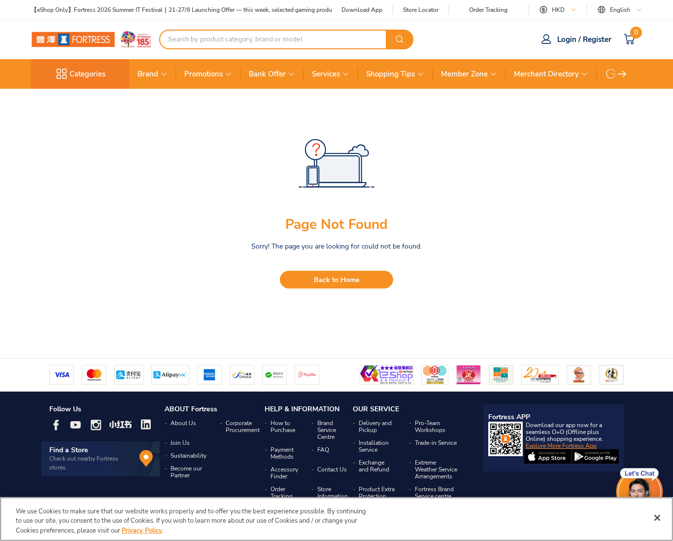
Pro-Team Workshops (430, 426)
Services (326, 74)
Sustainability (188, 456)
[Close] (657, 518)
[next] (622, 74)
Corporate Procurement (243, 426)
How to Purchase (282, 426)
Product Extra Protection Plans (377, 496)
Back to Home (337, 280)
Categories (87, 74)
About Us (183, 423)
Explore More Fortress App (561, 446)
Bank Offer (267, 74)
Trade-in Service (436, 443)
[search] (399, 39)
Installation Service (374, 446)
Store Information (332, 492)
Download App (361, 10)
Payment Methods (282, 453)
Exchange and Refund (374, 466)
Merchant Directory (546, 74)
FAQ (323, 450)
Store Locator (420, 10)
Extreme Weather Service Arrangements (436, 469)
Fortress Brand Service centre (434, 492)
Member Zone (464, 74)
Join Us (180, 443)
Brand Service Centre (326, 430)
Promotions (203, 74)
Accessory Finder (284, 473)
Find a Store (68, 450)
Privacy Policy (142, 530)
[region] (336, 519)
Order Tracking (488, 10)
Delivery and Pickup (375, 426)
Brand (147, 74)
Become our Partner (186, 472)
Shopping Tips (390, 74)
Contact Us (332, 469)
